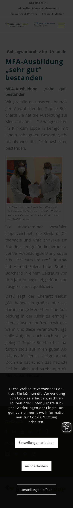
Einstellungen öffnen (37, 490)
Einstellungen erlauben (36, 443)
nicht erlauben (36, 466)
